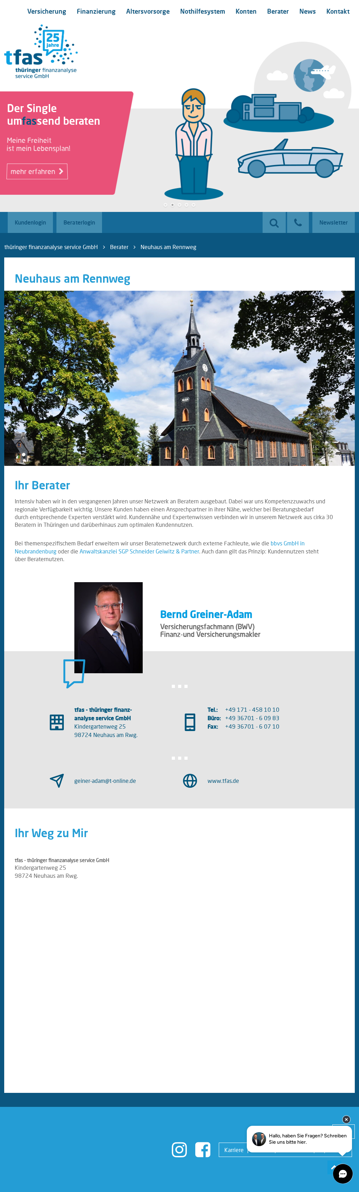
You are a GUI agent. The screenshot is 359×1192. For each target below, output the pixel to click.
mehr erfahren (34, 171)
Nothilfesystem (202, 11)
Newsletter (333, 222)
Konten (246, 11)
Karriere (234, 1149)
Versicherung (46, 11)
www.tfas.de (223, 780)
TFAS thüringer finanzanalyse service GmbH (41, 51)
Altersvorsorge (148, 11)
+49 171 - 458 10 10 (252, 709)
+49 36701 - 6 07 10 (252, 726)
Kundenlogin (30, 222)
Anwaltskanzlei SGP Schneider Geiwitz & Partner (139, 551)
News (307, 11)
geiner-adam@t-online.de (105, 780)
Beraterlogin (79, 222)
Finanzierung (96, 11)
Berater (278, 11)
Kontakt (338, 11)
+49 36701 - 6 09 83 (252, 718)
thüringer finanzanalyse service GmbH (51, 246)
